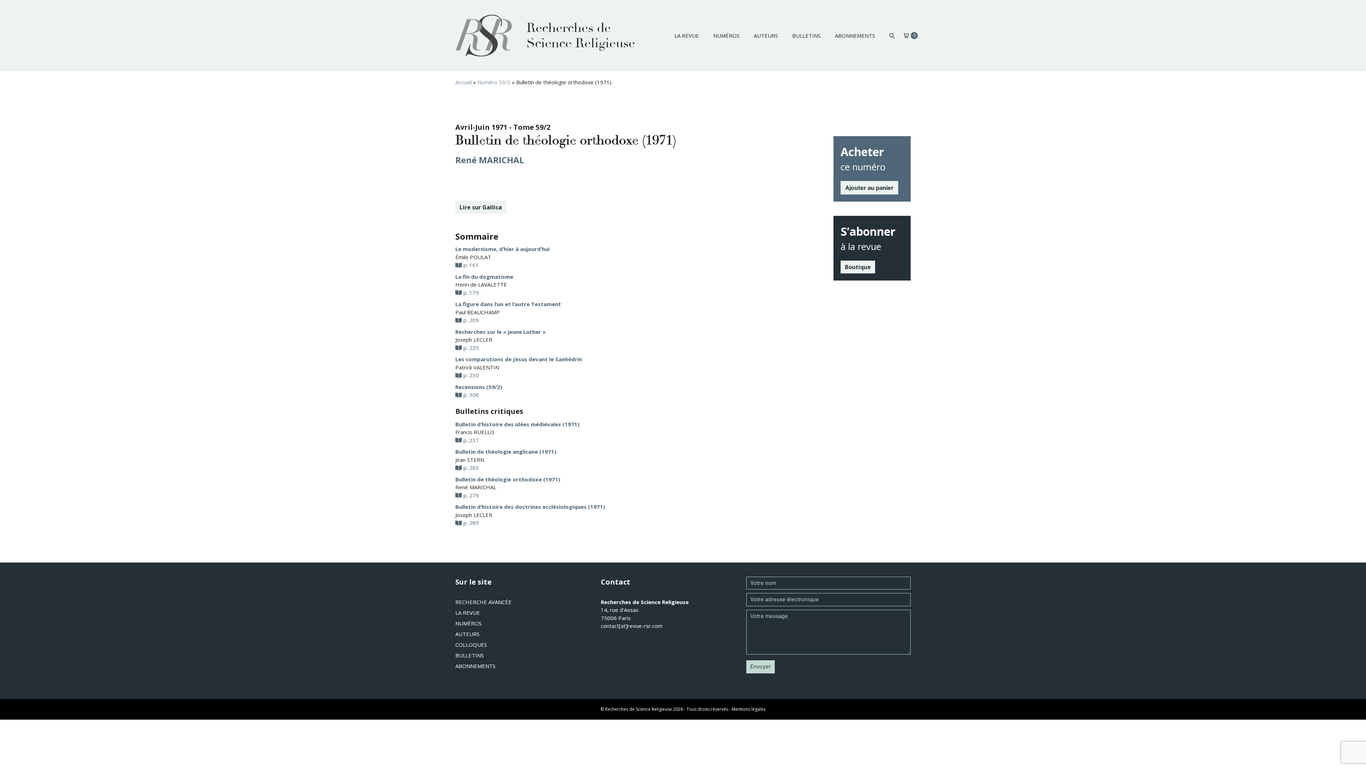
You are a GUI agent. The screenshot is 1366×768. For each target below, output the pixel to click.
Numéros (726, 35)
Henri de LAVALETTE (481, 284)
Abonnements (855, 35)
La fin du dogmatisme (484, 276)
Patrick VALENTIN (477, 367)
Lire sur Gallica (481, 207)
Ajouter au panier (869, 187)
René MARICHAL (489, 160)
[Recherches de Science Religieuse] (483, 35)
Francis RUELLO (474, 432)
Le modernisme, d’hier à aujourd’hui (502, 248)
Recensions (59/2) (478, 386)
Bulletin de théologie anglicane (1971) (505, 451)
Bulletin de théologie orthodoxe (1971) (507, 479)
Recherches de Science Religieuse (580, 35)
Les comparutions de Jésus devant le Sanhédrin (518, 359)
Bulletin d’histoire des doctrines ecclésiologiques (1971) (530, 506)
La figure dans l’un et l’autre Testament (508, 304)
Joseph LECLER (473, 339)
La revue (686, 35)
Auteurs (766, 35)
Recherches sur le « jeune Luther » (500, 331)
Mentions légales (749, 709)
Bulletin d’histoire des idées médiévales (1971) (517, 424)
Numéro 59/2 (493, 82)
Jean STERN (469, 459)
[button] (892, 35)
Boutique (858, 267)
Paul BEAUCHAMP (477, 312)
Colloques (471, 644)
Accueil (463, 82)
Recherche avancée (483, 602)
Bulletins (806, 35)
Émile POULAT (473, 257)
